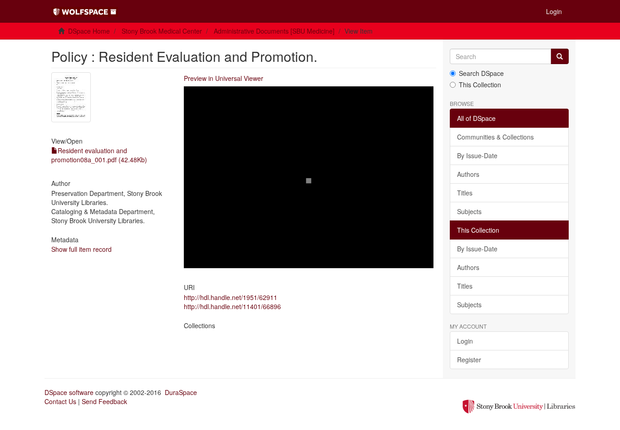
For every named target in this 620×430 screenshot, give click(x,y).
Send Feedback (104, 401)
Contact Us (60, 401)
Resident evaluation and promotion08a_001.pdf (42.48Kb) (99, 155)
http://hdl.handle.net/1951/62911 (230, 297)
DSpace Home (89, 30)
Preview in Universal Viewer (223, 78)
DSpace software (68, 392)
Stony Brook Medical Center (162, 30)
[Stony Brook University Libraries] (519, 405)
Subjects (469, 211)
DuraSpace (181, 392)
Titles (464, 192)
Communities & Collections (495, 136)
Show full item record (81, 249)
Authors (468, 174)
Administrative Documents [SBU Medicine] (274, 30)
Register (469, 359)
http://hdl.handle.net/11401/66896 (232, 306)
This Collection (480, 84)
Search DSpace (481, 73)
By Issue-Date (477, 155)
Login (465, 340)
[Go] (560, 56)
